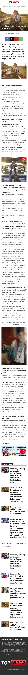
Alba (6, 6)
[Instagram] (4, 655)
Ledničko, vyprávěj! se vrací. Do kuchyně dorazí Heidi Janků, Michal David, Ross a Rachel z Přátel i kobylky (17, 475)
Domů (2, 6)
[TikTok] (6, 655)
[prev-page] (2, 634)
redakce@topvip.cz (22, 669)
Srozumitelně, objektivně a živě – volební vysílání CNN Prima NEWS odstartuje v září (17, 578)
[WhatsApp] (21, 39)
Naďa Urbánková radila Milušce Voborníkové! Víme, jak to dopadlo (17, 510)
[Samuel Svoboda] (3, 33)
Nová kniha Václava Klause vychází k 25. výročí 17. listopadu (6, 545)
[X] (12, 39)
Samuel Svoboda (10, 33)
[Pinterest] (16, 39)
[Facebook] (7, 39)
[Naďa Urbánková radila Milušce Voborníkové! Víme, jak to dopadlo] (5, 508)
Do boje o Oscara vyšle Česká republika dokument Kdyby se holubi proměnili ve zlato (18, 593)
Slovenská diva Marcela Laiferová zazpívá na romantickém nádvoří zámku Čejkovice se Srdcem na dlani (17, 494)
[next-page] (5, 634)
